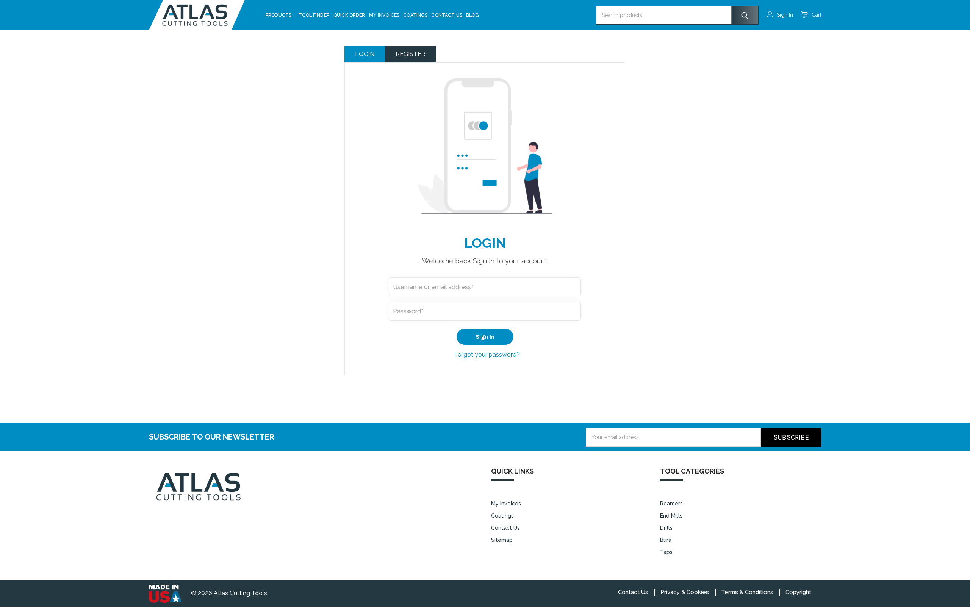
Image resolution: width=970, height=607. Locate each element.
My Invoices (384, 15)
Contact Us (446, 15)
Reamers (671, 504)
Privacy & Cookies (684, 592)
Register (411, 54)
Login (364, 54)
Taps (666, 552)
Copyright (798, 592)
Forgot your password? (487, 354)
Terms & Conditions (747, 592)
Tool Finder (314, 15)
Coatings (415, 15)
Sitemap (502, 540)
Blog (472, 15)
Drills (666, 528)
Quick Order (349, 15)
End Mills (671, 516)
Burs (665, 540)
